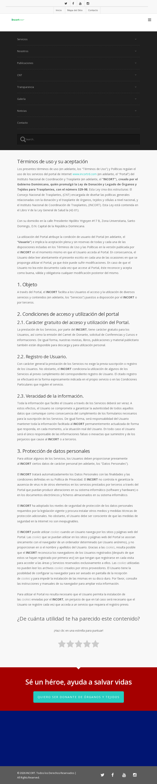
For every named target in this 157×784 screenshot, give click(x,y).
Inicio (59, 10)
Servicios (22, 39)
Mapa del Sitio (75, 10)
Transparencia (25, 87)
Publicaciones (25, 63)
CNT (19, 75)
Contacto (93, 10)
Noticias (22, 111)
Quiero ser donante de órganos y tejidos (79, 697)
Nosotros (22, 51)
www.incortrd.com (85, 174)
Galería (21, 99)
